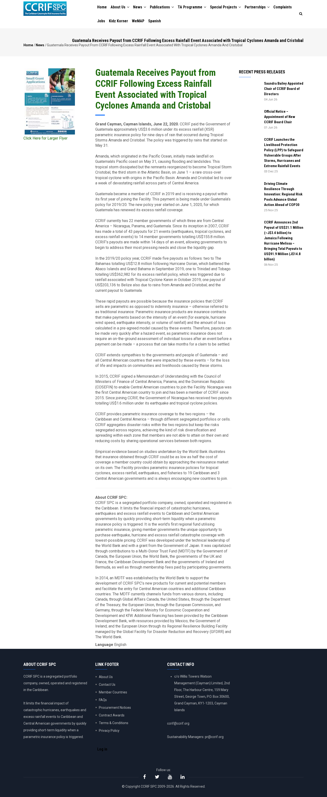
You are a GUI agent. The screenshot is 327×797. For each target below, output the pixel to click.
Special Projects (224, 7)
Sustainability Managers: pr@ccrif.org (195, 737)
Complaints (282, 7)
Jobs (101, 21)
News (138, 7)
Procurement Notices (115, 707)
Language (104, 644)
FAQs (103, 700)
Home (102, 7)
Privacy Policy (109, 731)
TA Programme (190, 7)
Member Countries (113, 692)
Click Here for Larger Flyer (45, 138)
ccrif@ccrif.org (178, 723)
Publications (160, 7)
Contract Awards (111, 715)
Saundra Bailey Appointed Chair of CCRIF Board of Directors (283, 88)
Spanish (154, 21)
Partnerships (256, 7)
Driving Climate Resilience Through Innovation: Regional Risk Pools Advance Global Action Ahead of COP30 (283, 194)
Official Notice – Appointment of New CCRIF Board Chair (279, 116)
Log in (102, 749)
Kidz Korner (118, 21)
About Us (118, 7)
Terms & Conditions (113, 723)
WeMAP (138, 21)
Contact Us (107, 684)
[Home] (45, 8)
